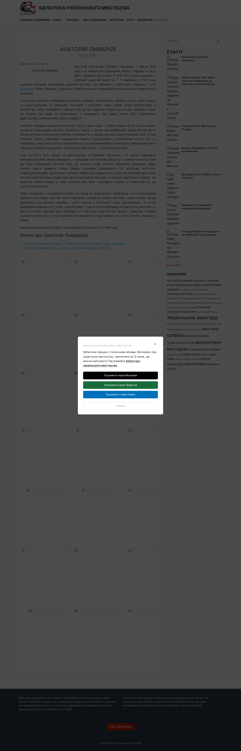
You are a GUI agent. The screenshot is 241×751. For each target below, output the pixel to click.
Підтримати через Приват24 (120, 385)
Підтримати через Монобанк (120, 375)
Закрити (120, 405)
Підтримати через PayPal (120, 394)
